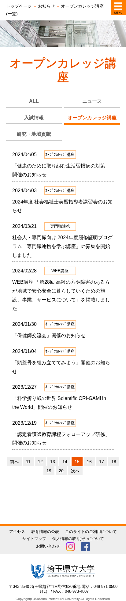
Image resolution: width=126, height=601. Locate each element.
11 (28, 461)
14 (64, 461)
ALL (34, 101)
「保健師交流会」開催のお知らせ (49, 335)
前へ (14, 461)
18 (113, 461)
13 (52, 461)
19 (48, 470)
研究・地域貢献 (34, 134)
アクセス (17, 531)
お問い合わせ (48, 546)
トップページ (19, 6)
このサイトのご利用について (91, 531)
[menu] (118, 7)
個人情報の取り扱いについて (78, 538)
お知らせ (46, 6)
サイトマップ (34, 538)
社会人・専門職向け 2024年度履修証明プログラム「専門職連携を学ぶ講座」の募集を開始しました (62, 246)
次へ (75, 470)
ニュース (92, 101)
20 (61, 470)
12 (40, 461)
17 (101, 461)
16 (89, 461)
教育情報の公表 (45, 531)
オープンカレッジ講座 (92, 117)
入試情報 (34, 117)
